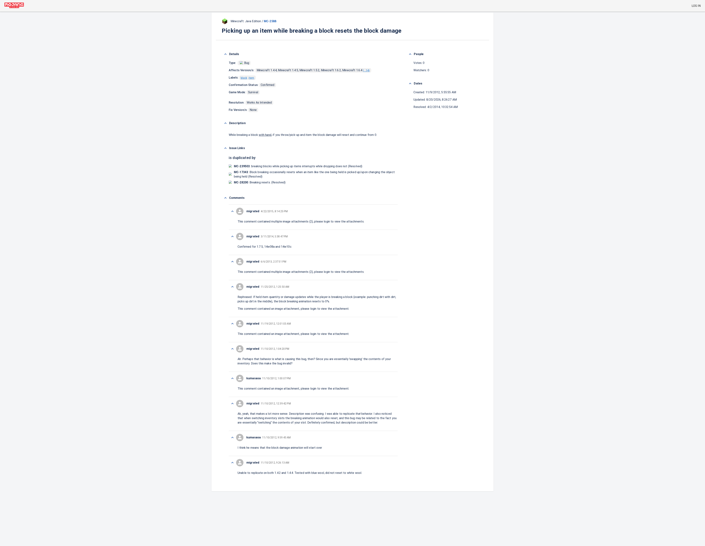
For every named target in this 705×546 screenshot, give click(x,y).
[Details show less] (225, 54)
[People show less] (410, 54)
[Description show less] (225, 123)
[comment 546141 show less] (232, 348)
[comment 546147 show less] (232, 211)
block (244, 77)
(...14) (366, 70)
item (251, 77)
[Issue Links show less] (225, 148)
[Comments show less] (225, 198)
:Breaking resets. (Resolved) (260, 182)
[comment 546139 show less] (232, 403)
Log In (696, 6)
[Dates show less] (410, 83)
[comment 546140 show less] (232, 378)
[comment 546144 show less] (232, 261)
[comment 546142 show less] (232, 323)
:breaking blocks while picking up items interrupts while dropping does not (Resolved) (298, 166)
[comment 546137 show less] (232, 462)
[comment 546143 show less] (232, 286)
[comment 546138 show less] (232, 437)
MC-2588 (270, 21)
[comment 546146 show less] (232, 236)
